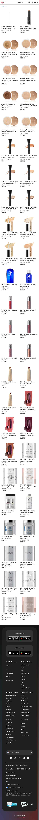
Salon (7, 666)
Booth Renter (25, 665)
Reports (8, 709)
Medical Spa (9, 673)
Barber (8, 676)
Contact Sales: (16, 765)
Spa (7, 669)
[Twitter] (15, 758)
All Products (4, 7)
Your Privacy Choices (15, 787)
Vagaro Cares (10, 731)
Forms (8, 706)
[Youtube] (28, 758)
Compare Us (25, 735)
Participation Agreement (13, 779)
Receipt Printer (25, 712)
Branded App (10, 715)
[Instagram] (19, 758)
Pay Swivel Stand (26, 706)
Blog (22, 729)
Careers (8, 725)
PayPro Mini (24, 698)
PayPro (23, 695)
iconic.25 (9, 743)
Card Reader (25, 704)
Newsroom (24, 732)
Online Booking (11, 695)
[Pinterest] (23, 758)
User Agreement (11, 776)
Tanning (23, 679)
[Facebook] (10, 758)
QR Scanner (24, 709)
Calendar (8, 698)
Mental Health (25, 688)
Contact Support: (18, 769)
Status (23, 723)
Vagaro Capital (10, 712)
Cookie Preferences (12, 784)
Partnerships (10, 737)
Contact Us (9, 728)
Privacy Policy (10, 773)
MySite (8, 704)
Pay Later (9, 701)
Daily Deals (9, 680)
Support (23, 726)
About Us (9, 722)
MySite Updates (11, 740)
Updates (8, 734)
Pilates (23, 685)
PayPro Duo (24, 701)
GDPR (7, 781)
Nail (22, 682)
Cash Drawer (25, 715)
